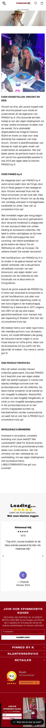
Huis (18, 9)
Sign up (12, 718)
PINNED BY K (23, 3)
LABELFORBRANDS (12, 464)
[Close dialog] (43, 699)
